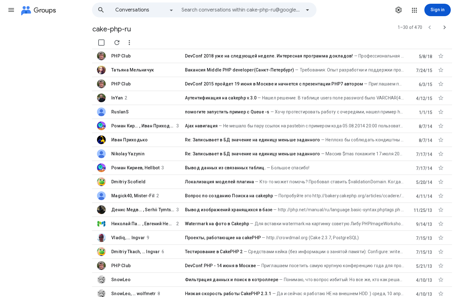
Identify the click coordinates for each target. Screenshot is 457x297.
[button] (11, 9)
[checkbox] (101, 42)
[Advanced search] (307, 10)
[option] (144, 10)
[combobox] (241, 10)
